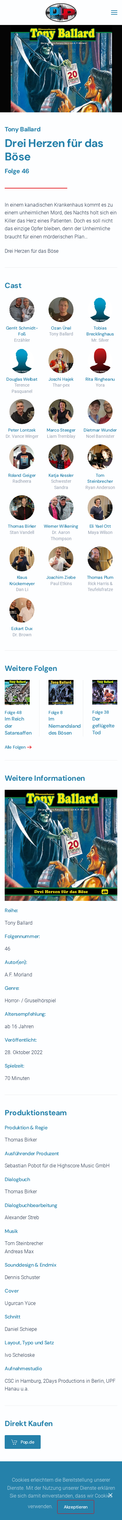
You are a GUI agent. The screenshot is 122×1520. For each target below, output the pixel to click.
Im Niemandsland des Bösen (64, 726)
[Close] (110, 1495)
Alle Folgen (15, 747)
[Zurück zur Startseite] (61, 12)
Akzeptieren (76, 1507)
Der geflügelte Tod (103, 726)
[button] (114, 12)
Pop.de (27, 1442)
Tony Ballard (22, 129)
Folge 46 (17, 171)
